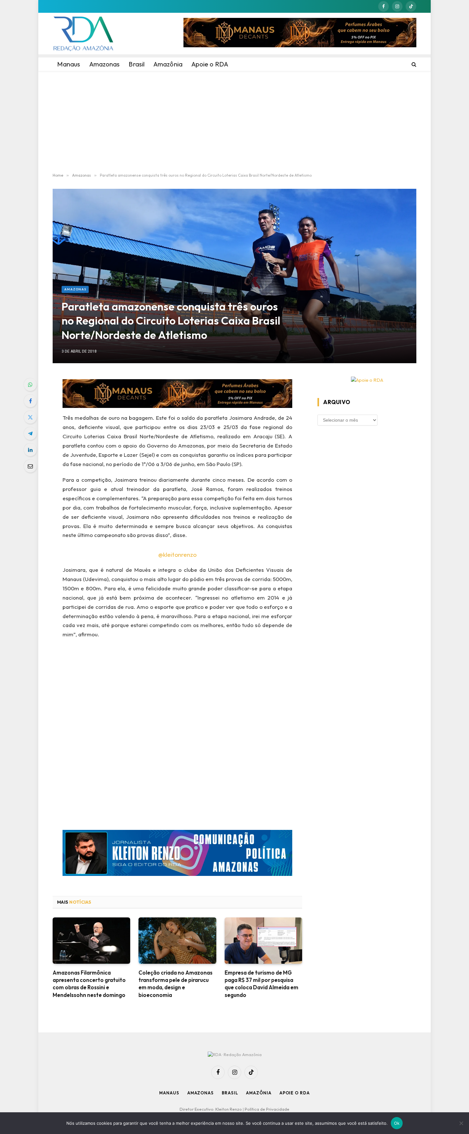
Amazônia (258, 1092)
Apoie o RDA (294, 1092)
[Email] (30, 466)
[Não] (461, 1123)
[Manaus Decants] (299, 33)
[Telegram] (30, 433)
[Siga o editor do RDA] (178, 854)
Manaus (169, 1092)
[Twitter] (30, 417)
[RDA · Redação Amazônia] (83, 33)
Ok (397, 1123)
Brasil (230, 1092)
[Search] (413, 64)
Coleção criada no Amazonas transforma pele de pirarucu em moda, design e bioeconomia (175, 983)
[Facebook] (30, 401)
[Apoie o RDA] (366, 380)
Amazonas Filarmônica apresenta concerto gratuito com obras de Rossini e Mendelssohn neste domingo (89, 983)
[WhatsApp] (30, 384)
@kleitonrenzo (177, 554)
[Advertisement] (234, 122)
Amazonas (75, 289)
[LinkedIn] (30, 449)
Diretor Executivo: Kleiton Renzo (211, 1109)
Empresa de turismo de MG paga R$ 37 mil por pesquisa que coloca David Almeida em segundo (261, 983)
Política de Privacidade (267, 1109)
